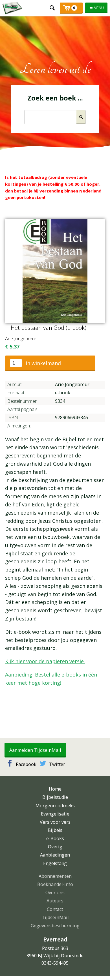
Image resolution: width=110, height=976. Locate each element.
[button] (50, 363)
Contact (55, 909)
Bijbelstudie (55, 797)
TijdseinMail (55, 917)
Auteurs (55, 901)
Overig (55, 847)
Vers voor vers (55, 822)
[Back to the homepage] (12, 8)
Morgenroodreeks (55, 805)
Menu (99, 7)
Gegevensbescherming (55, 926)
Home (55, 789)
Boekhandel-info (55, 884)
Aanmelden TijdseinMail (35, 750)
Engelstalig (55, 863)
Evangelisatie (55, 814)
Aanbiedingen (55, 855)
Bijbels (55, 830)
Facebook (26, 764)
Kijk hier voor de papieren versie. (45, 661)
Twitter (57, 764)
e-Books (55, 838)
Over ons (55, 892)
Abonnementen (55, 876)
